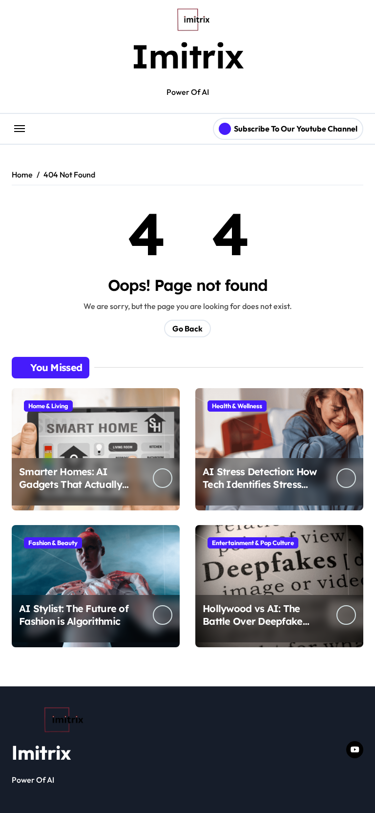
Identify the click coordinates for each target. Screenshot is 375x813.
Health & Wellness (237, 406)
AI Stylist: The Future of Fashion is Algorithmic (73, 614)
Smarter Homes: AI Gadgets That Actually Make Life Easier (70, 484)
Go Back (187, 328)
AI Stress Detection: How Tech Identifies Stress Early (260, 484)
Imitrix (187, 56)
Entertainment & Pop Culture (253, 543)
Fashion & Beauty (53, 543)
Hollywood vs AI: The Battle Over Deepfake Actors (253, 621)
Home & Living (48, 406)
